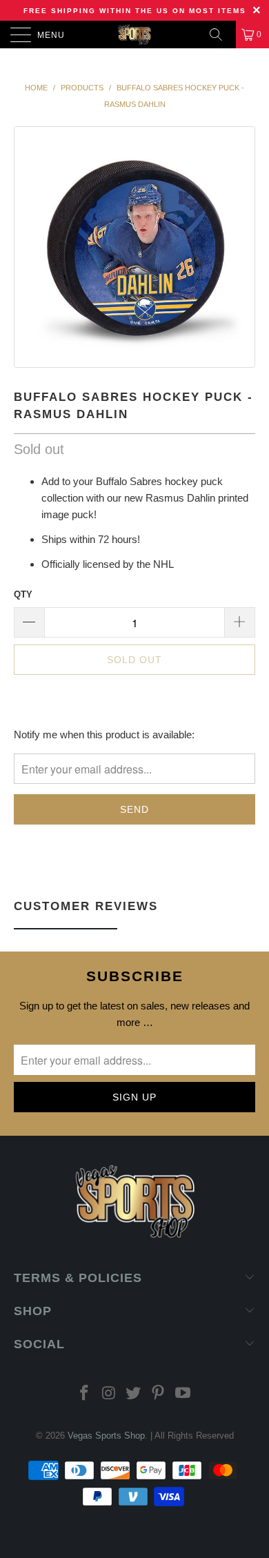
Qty (23, 594)
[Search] (220, 34)
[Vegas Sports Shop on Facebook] (84, 1394)
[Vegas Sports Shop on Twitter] (133, 1394)
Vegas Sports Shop (106, 1435)
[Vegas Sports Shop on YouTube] (183, 1394)
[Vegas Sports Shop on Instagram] (109, 1394)
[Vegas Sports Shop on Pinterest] (158, 1394)
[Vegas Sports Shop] (135, 34)
